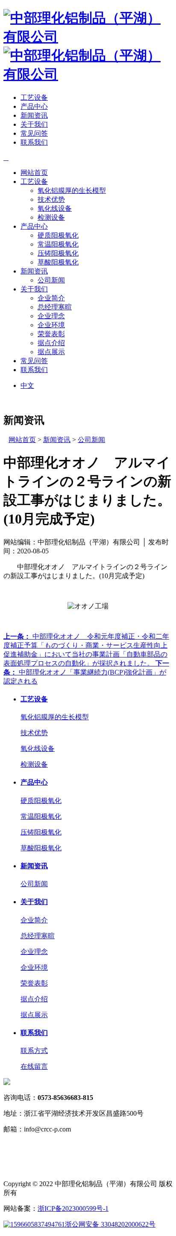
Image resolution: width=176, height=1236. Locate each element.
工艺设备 (34, 97)
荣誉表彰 (51, 333)
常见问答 (34, 133)
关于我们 (34, 124)
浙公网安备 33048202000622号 (110, 1224)
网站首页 (34, 172)
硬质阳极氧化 (58, 235)
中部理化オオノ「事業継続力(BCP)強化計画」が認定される (86, 672)
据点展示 (51, 351)
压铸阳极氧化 (58, 253)
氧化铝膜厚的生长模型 (72, 190)
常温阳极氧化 (58, 244)
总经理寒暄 (55, 307)
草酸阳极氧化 (58, 262)
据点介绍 (51, 342)
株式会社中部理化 (54, 1164)
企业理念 (51, 316)
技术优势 (51, 199)
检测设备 (51, 217)
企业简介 (51, 298)
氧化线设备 (55, 208)
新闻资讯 (34, 115)
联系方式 (34, 1050)
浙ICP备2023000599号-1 (73, 1208)
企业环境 (51, 325)
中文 (27, 385)
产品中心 (34, 106)
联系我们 (34, 142)
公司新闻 (51, 280)
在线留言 (34, 1066)
